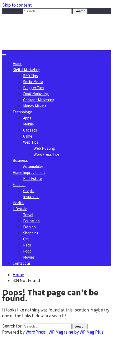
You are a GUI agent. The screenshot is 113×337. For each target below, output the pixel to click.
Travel (28, 214)
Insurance (31, 196)
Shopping (31, 232)
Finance (19, 184)
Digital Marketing (26, 69)
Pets (27, 245)
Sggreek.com (41, 24)
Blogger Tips (33, 87)
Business (20, 160)
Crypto (28, 190)
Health (18, 202)
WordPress (35, 332)
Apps (27, 117)
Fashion (29, 226)
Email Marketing (36, 93)
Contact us (22, 263)
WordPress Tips (47, 154)
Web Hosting (44, 148)
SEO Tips (30, 75)
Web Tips (30, 142)
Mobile (28, 124)
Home (17, 63)
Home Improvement (29, 172)
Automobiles (33, 166)
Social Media (33, 81)
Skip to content (17, 5)
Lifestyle (20, 208)
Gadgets (30, 130)
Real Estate (32, 178)
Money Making (35, 105)
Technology (22, 111)
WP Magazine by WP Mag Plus (76, 332)
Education (31, 220)
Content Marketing (38, 99)
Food (27, 251)
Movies (29, 257)
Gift (26, 239)
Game (27, 136)
